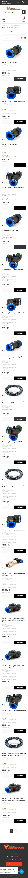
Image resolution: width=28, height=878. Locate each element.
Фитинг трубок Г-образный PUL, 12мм (14, 530)
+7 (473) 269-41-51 (14, 856)
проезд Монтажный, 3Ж (6, 3)
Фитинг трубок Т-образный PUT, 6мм (13, 269)
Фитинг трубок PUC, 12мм (10, 230)
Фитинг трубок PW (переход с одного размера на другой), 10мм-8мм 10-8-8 (13, 799)
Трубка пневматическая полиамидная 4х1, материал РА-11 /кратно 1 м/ (14, 402)
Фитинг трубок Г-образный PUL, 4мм (13, 101)
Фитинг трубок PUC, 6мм (10, 62)
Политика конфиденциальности (14, 875)
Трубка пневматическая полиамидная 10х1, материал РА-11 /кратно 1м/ (14, 486)
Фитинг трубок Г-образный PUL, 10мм (14, 313)
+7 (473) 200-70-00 (14, 859)
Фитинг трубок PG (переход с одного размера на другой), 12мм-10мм (13, 357)
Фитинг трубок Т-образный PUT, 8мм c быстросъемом (13, 574)
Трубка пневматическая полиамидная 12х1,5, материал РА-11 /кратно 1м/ (14, 754)
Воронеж (5, 1)
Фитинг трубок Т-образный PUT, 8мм (13, 187)
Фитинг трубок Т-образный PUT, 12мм (14, 710)
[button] (9, 38)
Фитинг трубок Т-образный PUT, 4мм (13, 442)
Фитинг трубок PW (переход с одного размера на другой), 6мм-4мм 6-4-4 (13, 666)
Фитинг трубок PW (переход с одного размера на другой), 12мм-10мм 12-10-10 (14, 620)
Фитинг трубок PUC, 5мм (10, 144)
